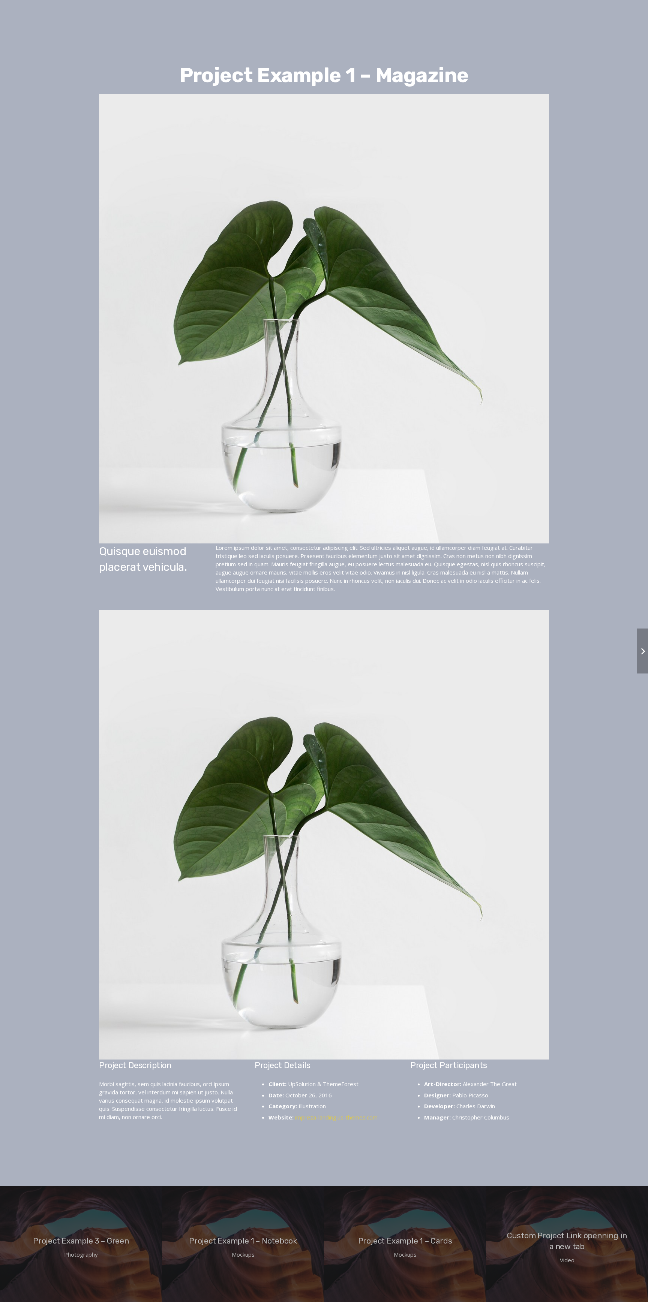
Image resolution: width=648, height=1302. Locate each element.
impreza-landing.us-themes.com (336, 1117)
